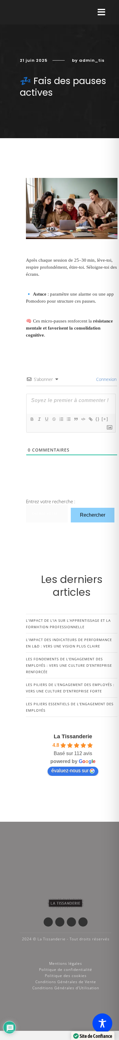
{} (98, 419)
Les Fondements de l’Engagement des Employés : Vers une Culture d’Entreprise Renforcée (69, 665)
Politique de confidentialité (65, 969)
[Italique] (39, 419)
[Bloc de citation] (75, 419)
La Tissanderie (73, 736)
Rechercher (92, 515)
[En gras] (31, 419)
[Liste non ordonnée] (68, 419)
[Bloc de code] (83, 419)
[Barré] (53, 419)
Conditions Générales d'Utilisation (65, 987)
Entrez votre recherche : (50, 501)
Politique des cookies (66, 975)
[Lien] (90, 419)
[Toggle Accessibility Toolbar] (102, 1023)
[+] (105, 419)
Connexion (106, 379)
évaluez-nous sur (69, 770)
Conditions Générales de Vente (65, 981)
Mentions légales (65, 963)
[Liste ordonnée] (61, 419)
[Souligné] (46, 419)
